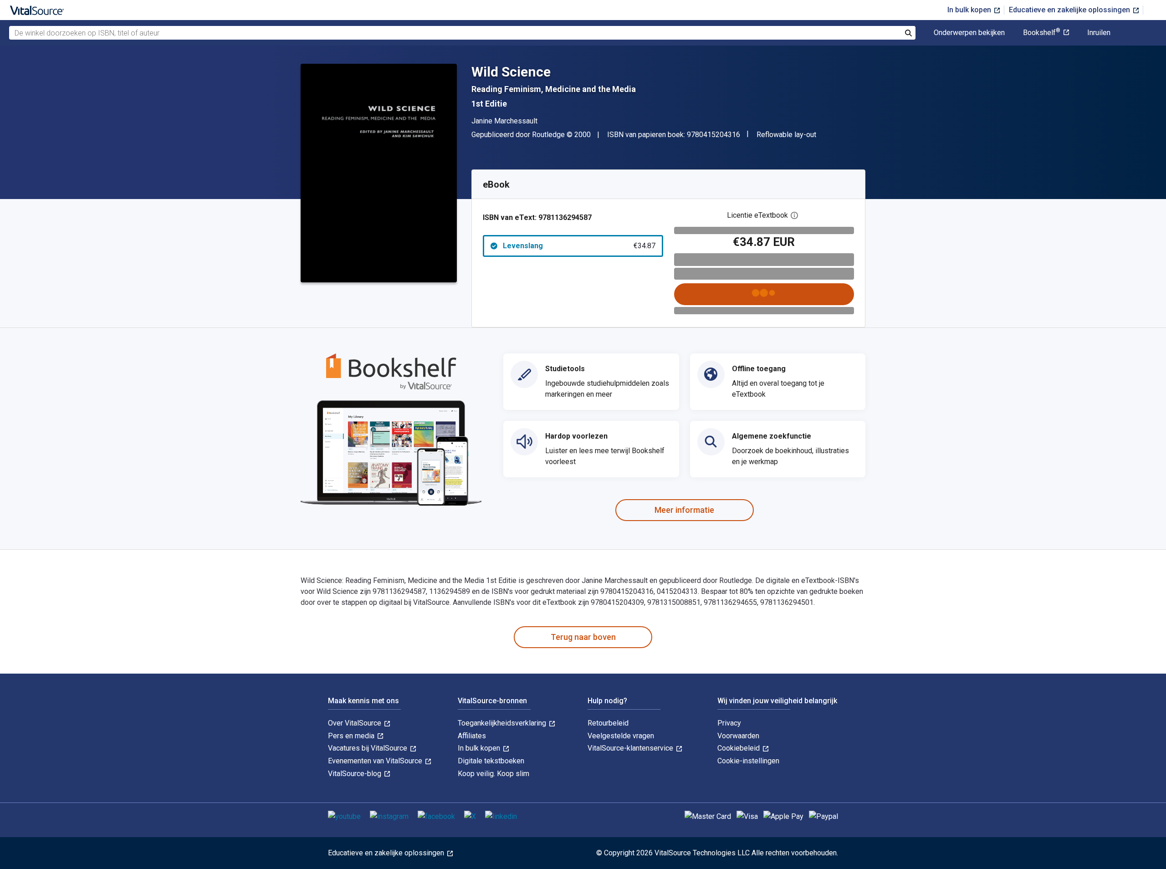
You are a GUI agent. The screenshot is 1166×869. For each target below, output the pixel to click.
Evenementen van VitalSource (376, 761)
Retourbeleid (608, 723)
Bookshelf (1041, 32)
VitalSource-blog (355, 773)
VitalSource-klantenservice (631, 748)
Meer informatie (684, 510)
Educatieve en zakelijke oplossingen (1070, 9)
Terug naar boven (583, 637)
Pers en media (352, 735)
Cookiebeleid (739, 748)
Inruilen (1098, 32)
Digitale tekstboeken (491, 761)
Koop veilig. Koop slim (493, 773)
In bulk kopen (970, 9)
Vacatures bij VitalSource (368, 748)
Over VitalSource (355, 723)
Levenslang (579, 245)
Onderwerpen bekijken (969, 32)
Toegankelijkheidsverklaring (503, 723)
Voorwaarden (738, 735)
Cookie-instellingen (748, 761)
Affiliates (472, 735)
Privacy (729, 723)
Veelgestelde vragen (621, 735)
